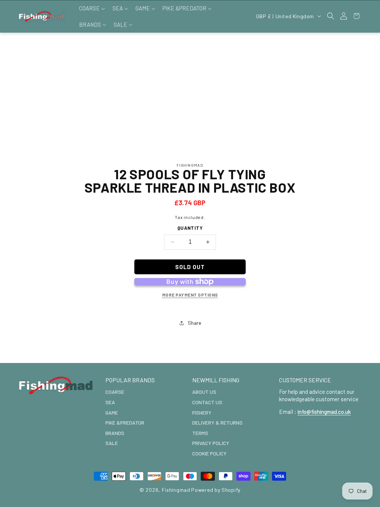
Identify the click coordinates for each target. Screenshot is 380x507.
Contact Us (207, 402)
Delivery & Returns (217, 422)
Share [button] (194, 323)
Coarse (114, 392)
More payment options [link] (190, 294)
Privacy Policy (210, 443)
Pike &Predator (124, 422)
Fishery (202, 412)
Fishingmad (176, 490)
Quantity (190, 228)
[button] (91, 8)
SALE (111, 443)
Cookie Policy (209, 453)
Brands (114, 433)
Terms (200, 433)
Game (111, 412)
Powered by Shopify (215, 490)
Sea (110, 402)
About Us (204, 392)
